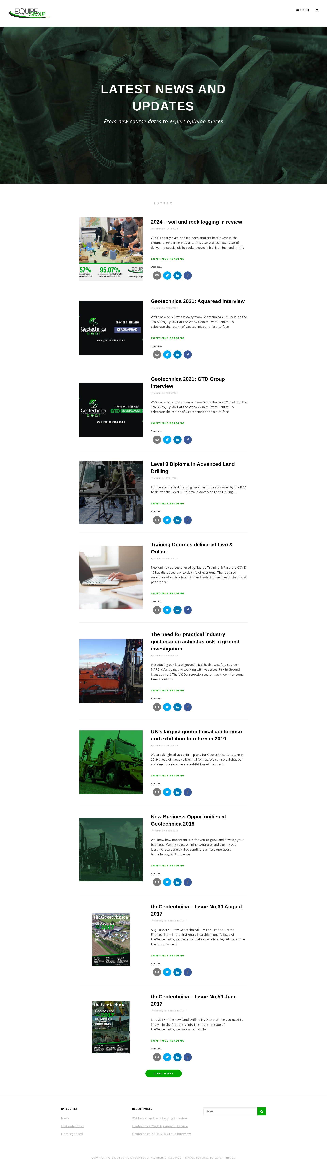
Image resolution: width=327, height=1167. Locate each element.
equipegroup (161, 920)
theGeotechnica (72, 1126)
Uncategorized (72, 1134)
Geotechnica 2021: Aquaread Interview (198, 301)
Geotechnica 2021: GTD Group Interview (161, 1134)
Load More (163, 1073)
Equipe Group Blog (134, 1157)
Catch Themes (225, 1157)
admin (157, 228)
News (65, 1118)
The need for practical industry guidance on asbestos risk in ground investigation (195, 642)
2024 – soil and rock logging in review (196, 222)
